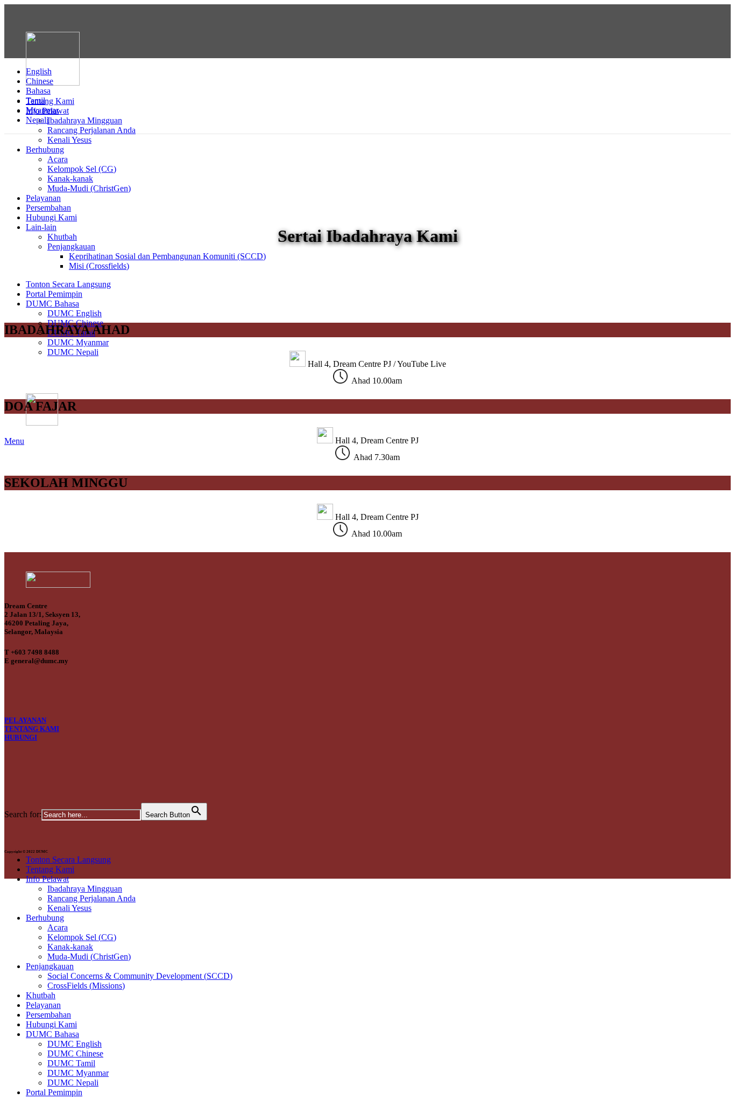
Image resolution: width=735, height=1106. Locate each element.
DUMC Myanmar (78, 342)
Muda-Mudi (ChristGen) (89, 188)
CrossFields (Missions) (86, 985)
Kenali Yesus (69, 139)
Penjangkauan (71, 246)
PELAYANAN (25, 720)
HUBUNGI (20, 737)
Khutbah (62, 236)
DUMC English (74, 313)
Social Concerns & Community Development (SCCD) (139, 975)
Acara (57, 159)
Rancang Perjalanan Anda (91, 130)
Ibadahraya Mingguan (84, 120)
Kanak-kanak (70, 178)
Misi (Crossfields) (99, 265)
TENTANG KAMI (31, 729)
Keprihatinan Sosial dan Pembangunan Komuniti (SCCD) (167, 256)
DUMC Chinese (75, 1053)
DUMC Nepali (72, 352)
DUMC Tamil (71, 1063)
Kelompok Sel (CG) (81, 168)
